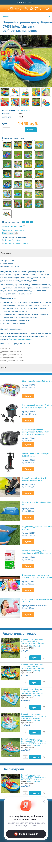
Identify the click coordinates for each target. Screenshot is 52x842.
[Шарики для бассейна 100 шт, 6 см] (10, 389)
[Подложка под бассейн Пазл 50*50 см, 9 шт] (10, 534)
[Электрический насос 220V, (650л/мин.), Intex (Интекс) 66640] (10, 413)
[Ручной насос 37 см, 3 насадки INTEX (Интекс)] (10, 462)
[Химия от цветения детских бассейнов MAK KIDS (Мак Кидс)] (10, 559)
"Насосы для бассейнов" (21, 339)
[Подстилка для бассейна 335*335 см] (10, 510)
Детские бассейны (13, 240)
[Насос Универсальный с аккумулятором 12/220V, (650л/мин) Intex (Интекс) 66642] (10, 437)
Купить (30, 129)
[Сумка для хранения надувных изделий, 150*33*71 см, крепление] (10, 583)
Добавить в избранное (12, 226)
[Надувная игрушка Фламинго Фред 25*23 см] (10, 607)
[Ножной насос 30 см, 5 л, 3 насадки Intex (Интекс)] (10, 486)
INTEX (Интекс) (24, 110)
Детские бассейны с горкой (16, 243)
